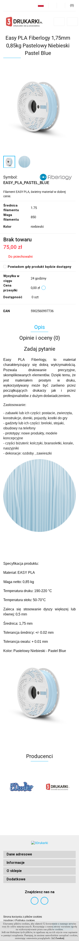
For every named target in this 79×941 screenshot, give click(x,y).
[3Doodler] (21, 786)
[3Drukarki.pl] (58, 786)
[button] (39, 854)
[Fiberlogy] (55, 177)
